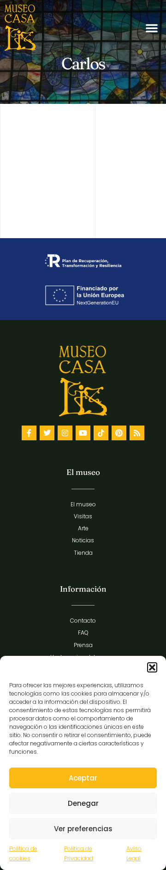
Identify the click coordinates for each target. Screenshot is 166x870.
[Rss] (137, 433)
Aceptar (83, 778)
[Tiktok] (101, 433)
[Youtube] (83, 433)
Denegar (83, 803)
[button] (152, 667)
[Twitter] (47, 433)
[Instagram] (65, 433)
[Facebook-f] (29, 433)
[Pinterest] (119, 433)
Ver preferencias (83, 829)
